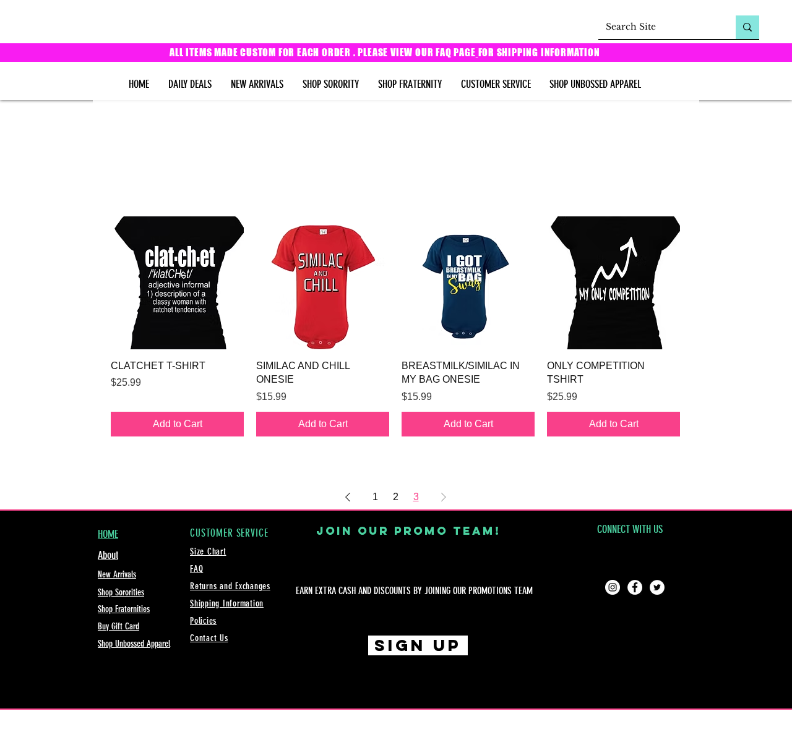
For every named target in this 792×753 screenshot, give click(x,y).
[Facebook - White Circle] (634, 587)
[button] (330, 84)
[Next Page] (443, 497)
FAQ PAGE (455, 52)
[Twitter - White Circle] (657, 587)
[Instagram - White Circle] (612, 587)
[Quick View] (177, 282)
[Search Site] (747, 27)
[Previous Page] (347, 497)
